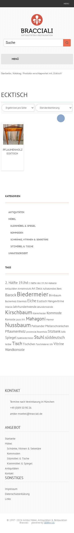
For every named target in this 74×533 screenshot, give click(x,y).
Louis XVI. (20, 319)
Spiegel (10, 337)
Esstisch (42, 301)
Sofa (63, 331)
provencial (31, 331)
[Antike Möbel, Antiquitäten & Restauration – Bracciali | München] (37, 34)
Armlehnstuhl (24, 288)
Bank (59, 288)
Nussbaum (18, 325)
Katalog (17, 73)
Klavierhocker (39, 313)
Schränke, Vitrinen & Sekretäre (29, 239)
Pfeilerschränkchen (57, 326)
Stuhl (39, 337)
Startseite (6, 73)
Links (8, 499)
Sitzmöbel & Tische (21, 246)
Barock (10, 294)
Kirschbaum (18, 312)
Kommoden (16, 232)
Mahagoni (36, 319)
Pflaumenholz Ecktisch (12, 151)
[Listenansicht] (69, 118)
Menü (15, 59)
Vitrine (59, 344)
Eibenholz (22, 301)
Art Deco (37, 288)
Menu (66, 3)
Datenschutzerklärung (17, 494)
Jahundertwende (45, 306)
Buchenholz (10, 301)
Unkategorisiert (18, 253)
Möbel (12, 218)
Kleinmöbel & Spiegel (23, 225)
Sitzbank (54, 331)
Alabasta (52, 283)
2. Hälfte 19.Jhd (16, 282)
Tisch (17, 343)
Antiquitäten (16, 212)
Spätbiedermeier (25, 338)
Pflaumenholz (15, 331)
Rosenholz (42, 331)
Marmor (50, 319)
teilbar (8, 344)
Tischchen (29, 344)
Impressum (11, 489)
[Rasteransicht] (61, 118)
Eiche (31, 300)
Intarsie (9, 306)
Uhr (51, 344)
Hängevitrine (56, 301)
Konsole (10, 319)
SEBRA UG (49, 522)
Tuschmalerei (42, 344)
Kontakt (9, 473)
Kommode (54, 313)
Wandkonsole (15, 349)
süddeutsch (55, 337)
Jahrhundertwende (24, 307)
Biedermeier (32, 294)
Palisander (38, 326)
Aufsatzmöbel (49, 288)
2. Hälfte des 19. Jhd (38, 283)
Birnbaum (55, 295)
